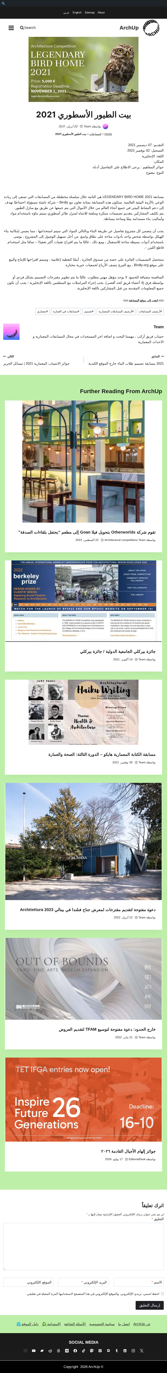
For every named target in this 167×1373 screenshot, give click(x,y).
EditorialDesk (137, 1159)
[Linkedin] (125, 1350)
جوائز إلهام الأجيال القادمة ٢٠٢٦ (128, 1151)
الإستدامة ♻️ (51, 1324)
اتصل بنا (124, 1324)
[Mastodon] (91, 1350)
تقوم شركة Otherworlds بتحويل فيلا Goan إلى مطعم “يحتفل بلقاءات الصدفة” (87, 532)
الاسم (157, 1282)
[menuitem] (3, 3)
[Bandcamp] (41, 1350)
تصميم (88, 311)
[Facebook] (75, 1350)
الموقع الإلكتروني (39, 1282)
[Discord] (108, 1350)
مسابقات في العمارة (66, 311)
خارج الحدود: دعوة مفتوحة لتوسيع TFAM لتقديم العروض (107, 1029)
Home (108, 134)
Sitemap (89, 12)
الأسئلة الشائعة (75, 1324)
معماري (42, 311)
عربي (66, 12)
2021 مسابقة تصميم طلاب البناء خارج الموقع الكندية (126, 360)
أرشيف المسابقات (150, 311)
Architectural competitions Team (125, 540)
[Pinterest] (100, 1350)
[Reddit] (50, 1350)
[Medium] (66, 1350)
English (77, 12)
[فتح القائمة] (11, 28)
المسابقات (95, 134)
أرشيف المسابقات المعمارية (116, 311)
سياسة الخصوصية (102, 1324)
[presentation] (83, 461)
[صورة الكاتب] (105, 126)
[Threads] (58, 1350)
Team (87, 126)
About (101, 12)
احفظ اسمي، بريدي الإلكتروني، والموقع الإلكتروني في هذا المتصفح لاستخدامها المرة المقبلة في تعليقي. (92, 1293)
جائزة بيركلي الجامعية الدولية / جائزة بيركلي (118, 651)
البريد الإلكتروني (94, 1282)
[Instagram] (133, 1350)
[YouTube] (33, 1350)
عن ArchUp (142, 1324)
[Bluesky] (25, 1350)
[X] (141, 1350)
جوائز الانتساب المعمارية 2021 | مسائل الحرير (36, 360)
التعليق (158, 1219)
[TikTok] (83, 1350)
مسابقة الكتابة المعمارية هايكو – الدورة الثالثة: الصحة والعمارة (102, 754)
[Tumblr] (116, 1350)
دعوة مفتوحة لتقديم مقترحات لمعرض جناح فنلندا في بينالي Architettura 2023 (88, 909)
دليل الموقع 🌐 (27, 1324)
